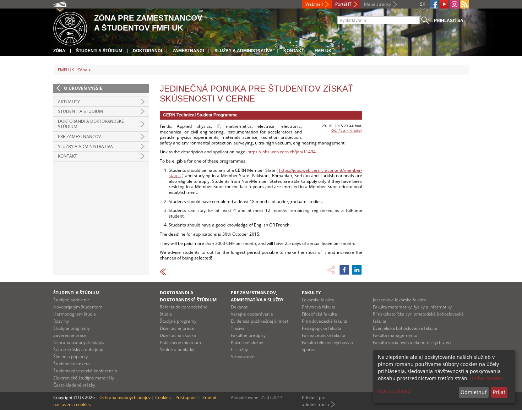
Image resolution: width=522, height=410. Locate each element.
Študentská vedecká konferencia (85, 371)
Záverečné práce (70, 335)
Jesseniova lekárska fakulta (399, 300)
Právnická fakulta (319, 307)
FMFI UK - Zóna (72, 70)
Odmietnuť (473, 392)
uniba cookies (486, 378)
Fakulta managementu (395, 335)
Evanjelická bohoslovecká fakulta (405, 328)
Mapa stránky (377, 4)
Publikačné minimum (180, 342)
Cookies (163, 397)
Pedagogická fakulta (322, 328)
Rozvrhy (61, 321)
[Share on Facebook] (344, 269)
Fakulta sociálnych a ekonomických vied (412, 342)
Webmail (314, 4)
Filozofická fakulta (319, 314)
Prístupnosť (186, 397)
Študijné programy (71, 328)
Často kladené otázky (74, 385)
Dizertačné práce (177, 328)
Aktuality (69, 102)
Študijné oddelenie (71, 300)
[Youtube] (444, 4)
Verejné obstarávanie (252, 314)
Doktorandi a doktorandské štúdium (91, 124)
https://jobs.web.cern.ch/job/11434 (282, 152)
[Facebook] (434, 4)
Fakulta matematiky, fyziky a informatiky (412, 307)
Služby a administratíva (243, 50)
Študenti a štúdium (99, 50)
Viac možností (394, 390)
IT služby (239, 349)
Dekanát (239, 307)
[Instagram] (454, 4)
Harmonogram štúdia (74, 314)
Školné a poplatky (70, 357)
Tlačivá (238, 328)
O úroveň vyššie (83, 88)
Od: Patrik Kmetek (346, 130)
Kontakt (293, 50)
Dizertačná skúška (178, 335)
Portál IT (343, 4)
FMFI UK (323, 50)
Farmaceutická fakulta (324, 335)
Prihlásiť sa (448, 20)
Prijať (499, 392)
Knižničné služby (247, 342)
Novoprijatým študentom (77, 307)
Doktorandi (147, 50)
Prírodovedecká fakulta (324, 321)
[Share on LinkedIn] (357, 269)
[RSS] (464, 4)
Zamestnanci (188, 50)
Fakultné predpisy (248, 335)
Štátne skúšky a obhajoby (78, 349)
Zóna (59, 50)
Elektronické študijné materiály (83, 378)
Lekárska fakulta (318, 300)
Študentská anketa (71, 364)
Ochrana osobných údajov (78, 342)
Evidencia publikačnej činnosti (260, 321)
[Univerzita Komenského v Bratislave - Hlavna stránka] (70, 27)
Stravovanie (242, 357)
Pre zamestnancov (79, 136)
